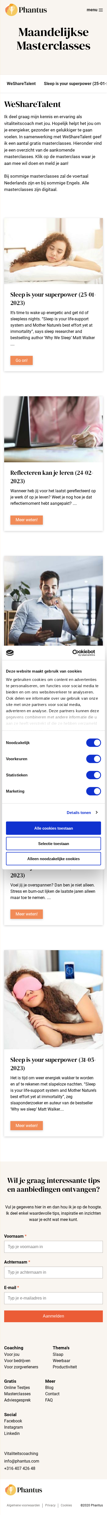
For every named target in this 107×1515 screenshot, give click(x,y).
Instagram (13, 1427)
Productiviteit (65, 1366)
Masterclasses (17, 1393)
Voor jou (11, 1354)
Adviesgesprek (17, 1400)
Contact (52, 1393)
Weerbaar (61, 1360)
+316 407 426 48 (19, 1468)
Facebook (13, 1420)
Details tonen (79, 812)
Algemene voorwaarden (23, 1505)
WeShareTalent (21, 83)
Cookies (66, 1505)
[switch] (93, 759)
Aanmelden (53, 1316)
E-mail (11, 1287)
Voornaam (15, 1236)
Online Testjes (17, 1387)
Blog (49, 1387)
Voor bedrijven (17, 1360)
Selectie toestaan (53, 843)
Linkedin (12, 1433)
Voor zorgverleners (21, 1366)
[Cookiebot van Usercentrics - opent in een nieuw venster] (78, 652)
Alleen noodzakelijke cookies (53, 859)
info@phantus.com (21, 1461)
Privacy (50, 1505)
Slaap (58, 1354)
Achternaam (17, 1262)
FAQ (49, 1400)
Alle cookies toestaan (53, 828)
